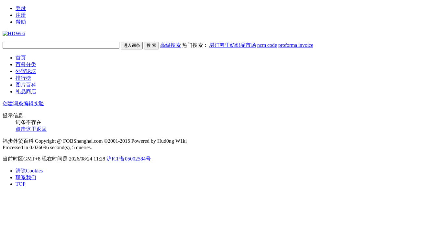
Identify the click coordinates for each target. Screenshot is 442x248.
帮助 (21, 22)
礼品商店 (26, 91)
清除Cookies (29, 170)
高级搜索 (170, 45)
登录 (21, 8)
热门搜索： (247, 45)
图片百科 (26, 85)
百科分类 (26, 64)
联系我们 (26, 177)
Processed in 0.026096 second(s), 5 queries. (47, 147)
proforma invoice (295, 45)
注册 (21, 15)
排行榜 (23, 78)
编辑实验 (33, 103)
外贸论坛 (26, 71)
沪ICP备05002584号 (128, 158)
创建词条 (13, 103)
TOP (21, 184)
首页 (21, 57)
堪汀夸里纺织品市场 (232, 45)
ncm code (267, 45)
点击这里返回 (31, 129)
